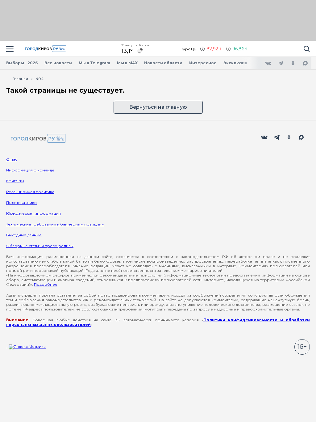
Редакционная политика (30, 191)
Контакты (15, 181)
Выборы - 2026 (22, 63)
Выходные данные (24, 235)
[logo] (37, 138)
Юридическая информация (33, 213)
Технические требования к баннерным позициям (55, 224)
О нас (11, 159)
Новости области (163, 63)
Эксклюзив (235, 63)
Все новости (58, 63)
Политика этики (21, 202)
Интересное (203, 63)
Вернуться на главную (158, 107)
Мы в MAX (127, 63)
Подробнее (45, 284)
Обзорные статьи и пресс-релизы (39, 245)
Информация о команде (30, 170)
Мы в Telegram (94, 63)
